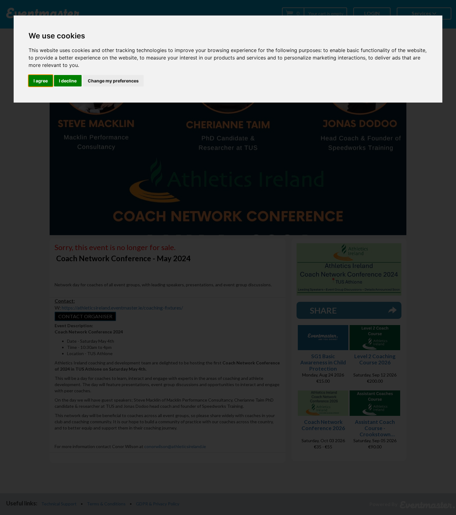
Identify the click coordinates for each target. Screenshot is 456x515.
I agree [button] (41, 80)
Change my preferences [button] (113, 80)
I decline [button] (68, 80)
